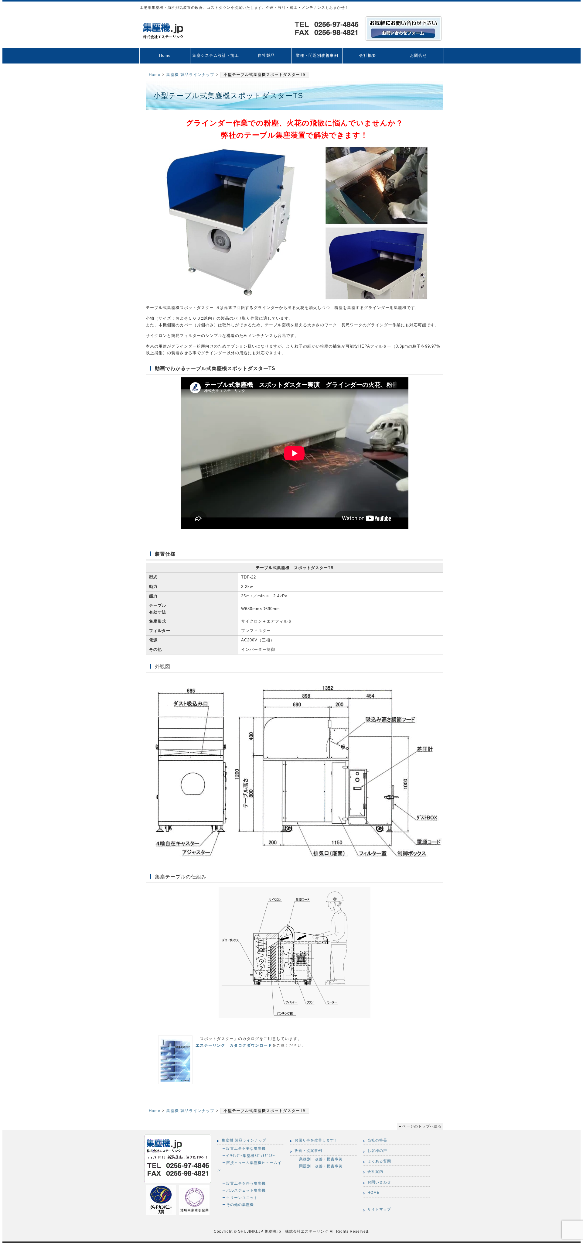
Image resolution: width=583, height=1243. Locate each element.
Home (165, 55)
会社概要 (367, 55)
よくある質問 (379, 1161)
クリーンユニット (242, 1198)
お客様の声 (377, 1151)
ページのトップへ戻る (422, 1126)
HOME (373, 1192)
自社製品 (266, 55)
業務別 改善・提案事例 (321, 1159)
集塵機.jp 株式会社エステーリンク (296, 1231)
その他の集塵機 (240, 1205)
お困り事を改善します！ (316, 1140)
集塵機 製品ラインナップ (190, 74)
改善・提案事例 (308, 1151)
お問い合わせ (379, 1182)
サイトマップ (379, 1209)
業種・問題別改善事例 (317, 55)
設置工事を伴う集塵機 (246, 1183)
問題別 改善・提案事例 (321, 1166)
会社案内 (375, 1171)
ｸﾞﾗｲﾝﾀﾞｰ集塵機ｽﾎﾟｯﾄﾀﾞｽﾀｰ (250, 1156)
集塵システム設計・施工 (215, 55)
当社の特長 (377, 1140)
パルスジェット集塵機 (246, 1190)
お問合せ (418, 55)
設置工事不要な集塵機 (246, 1148)
